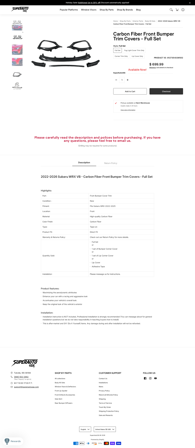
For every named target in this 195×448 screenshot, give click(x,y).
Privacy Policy (104, 391)
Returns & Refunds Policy (108, 395)
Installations (103, 383)
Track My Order (105, 407)
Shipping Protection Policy (109, 411)
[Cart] (177, 9)
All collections (60, 379)
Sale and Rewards (106, 415)
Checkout (166, 91)
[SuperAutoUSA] (20, 9)
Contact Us (103, 379)
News (101, 387)
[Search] (171, 9)
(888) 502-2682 (21, 377)
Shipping (152, 67)
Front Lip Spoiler (61, 391)
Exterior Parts (138, 21)
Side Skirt (58, 399)
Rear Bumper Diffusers (63, 403)
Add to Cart (130, 91)
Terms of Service (105, 403)
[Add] (128, 80)
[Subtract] (116, 80)
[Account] (182, 9)
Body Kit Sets (150, 21)
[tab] (84, 163)
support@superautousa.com (26, 387)
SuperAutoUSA (119, 73)
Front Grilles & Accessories (65, 395)
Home (115, 21)
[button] (145, 378)
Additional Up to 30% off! (89, 2)
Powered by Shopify (97, 439)
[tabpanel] (97, 248)
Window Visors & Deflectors (65, 387)
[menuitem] (69, 9)
